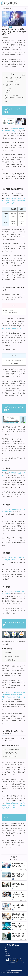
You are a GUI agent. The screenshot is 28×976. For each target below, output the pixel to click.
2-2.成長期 (8, 88)
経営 (26, 8)
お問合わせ (7, 955)
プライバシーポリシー (12, 964)
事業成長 (5, 36)
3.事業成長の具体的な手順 (11, 95)
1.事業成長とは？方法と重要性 (12, 77)
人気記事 (7, 953)
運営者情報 (12, 962)
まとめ (5, 101)
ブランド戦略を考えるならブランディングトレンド (12, 8)
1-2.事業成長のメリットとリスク (14, 81)
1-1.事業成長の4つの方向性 (12, 79)
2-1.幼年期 (8, 85)
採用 (6, 951)
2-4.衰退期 (8, 92)
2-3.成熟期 (8, 90)
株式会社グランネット (16, 970)
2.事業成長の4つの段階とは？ (12, 84)
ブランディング (9, 947)
